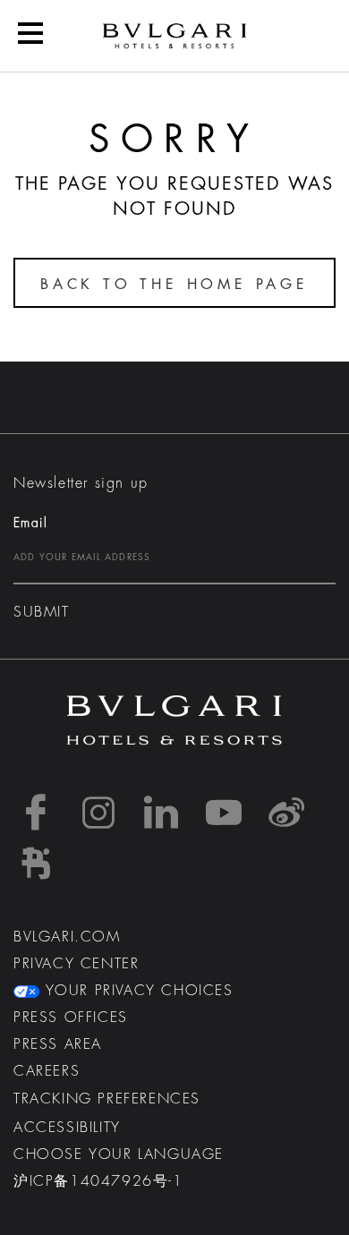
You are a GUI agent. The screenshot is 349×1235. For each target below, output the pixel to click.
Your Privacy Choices (136, 991)
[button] (30, 36)
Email (30, 522)
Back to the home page (174, 284)
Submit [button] (41, 612)
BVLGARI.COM (67, 937)
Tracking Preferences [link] (106, 1099)
